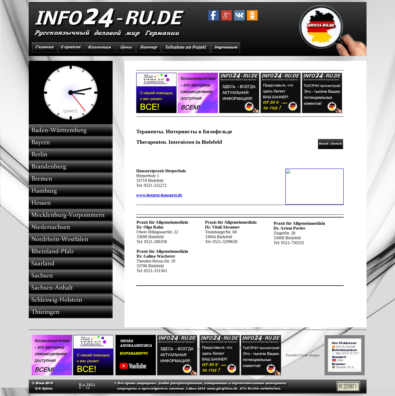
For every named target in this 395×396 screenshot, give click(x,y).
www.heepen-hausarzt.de (159, 195)
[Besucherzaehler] (348, 390)
